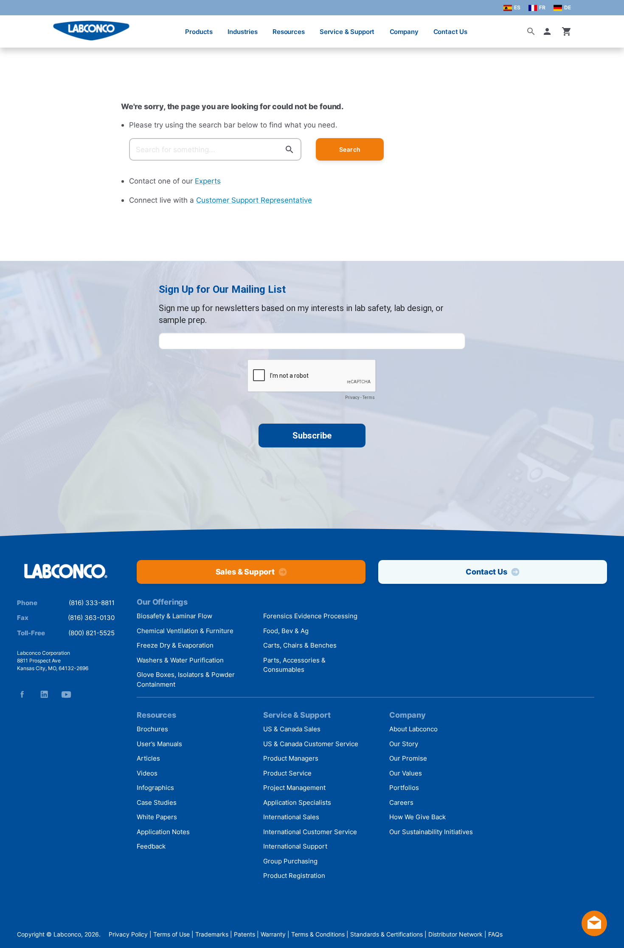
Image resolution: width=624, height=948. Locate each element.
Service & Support (347, 31)
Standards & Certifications (386, 934)
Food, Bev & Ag (286, 631)
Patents (244, 934)
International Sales (291, 817)
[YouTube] (66, 694)
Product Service (287, 773)
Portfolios (404, 788)
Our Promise (408, 758)
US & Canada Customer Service (310, 744)
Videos (147, 773)
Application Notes (163, 832)
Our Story (403, 744)
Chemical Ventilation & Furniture (185, 631)
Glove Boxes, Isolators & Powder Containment (186, 679)
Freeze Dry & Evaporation (175, 645)
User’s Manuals (159, 744)
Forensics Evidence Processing (310, 616)
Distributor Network (455, 934)
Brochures (152, 729)
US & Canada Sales (291, 729)
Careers (401, 802)
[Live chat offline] (594, 933)
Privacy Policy (128, 934)
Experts (208, 180)
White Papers (157, 817)
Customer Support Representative (254, 199)
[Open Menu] (15, 27)
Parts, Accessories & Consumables (294, 665)
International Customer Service (310, 832)
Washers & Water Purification (180, 660)
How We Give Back (417, 817)
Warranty (273, 934)
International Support (295, 846)
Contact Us (450, 31)
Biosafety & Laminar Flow (174, 616)
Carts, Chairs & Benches (300, 645)
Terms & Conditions (318, 934)
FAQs (495, 934)
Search (350, 149)
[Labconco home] (66, 571)
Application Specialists (297, 802)
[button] (549, 31)
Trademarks (211, 934)
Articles (148, 758)
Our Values (405, 773)
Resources (289, 31)
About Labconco (413, 729)
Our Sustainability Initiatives (431, 832)
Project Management (294, 788)
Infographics (155, 788)
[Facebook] (22, 694)
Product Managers (290, 758)
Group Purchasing (290, 861)
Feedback (151, 846)
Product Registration (294, 876)
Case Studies (157, 802)
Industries (243, 31)
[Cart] (566, 31)
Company (404, 31)
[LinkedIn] (44, 694)
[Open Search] (531, 31)
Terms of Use (171, 934)
